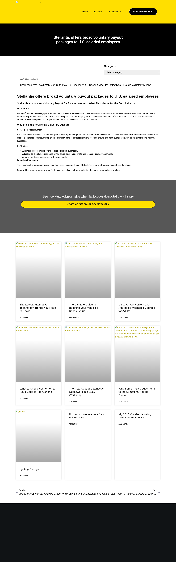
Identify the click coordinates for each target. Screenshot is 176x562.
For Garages (112, 11)
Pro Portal (97, 11)
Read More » (24, 318)
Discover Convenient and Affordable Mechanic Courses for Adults (137, 307)
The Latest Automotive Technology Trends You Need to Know (38, 307)
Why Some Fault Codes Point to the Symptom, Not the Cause (137, 391)
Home (85, 11)
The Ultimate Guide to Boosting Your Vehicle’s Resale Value (83, 307)
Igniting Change (29, 469)
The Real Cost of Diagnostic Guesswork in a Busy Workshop (86, 391)
